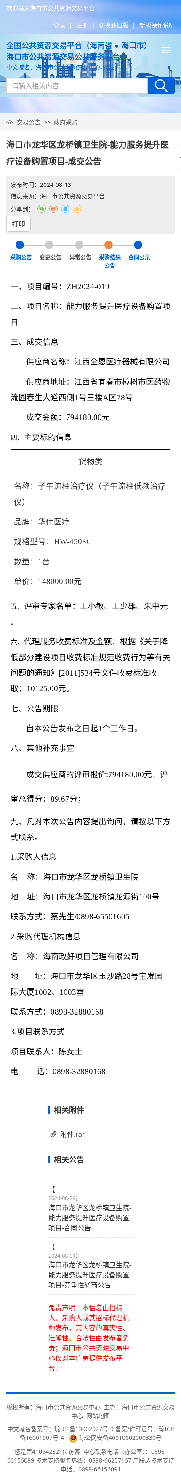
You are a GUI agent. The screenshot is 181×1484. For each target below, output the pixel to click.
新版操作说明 (157, 25)
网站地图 (98, 1416)
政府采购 (65, 122)
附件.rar (72, 1134)
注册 (82, 25)
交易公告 (28, 122)
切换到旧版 (113, 25)
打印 (18, 223)
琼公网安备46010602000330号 (119, 1438)
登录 (59, 25)
